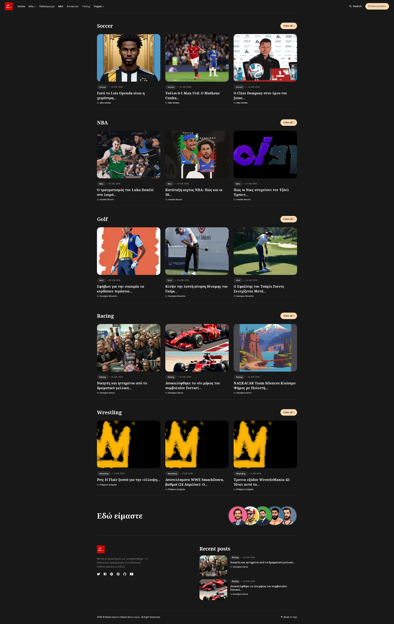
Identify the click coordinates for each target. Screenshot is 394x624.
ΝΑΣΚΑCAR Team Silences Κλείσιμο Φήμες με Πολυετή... (265, 385)
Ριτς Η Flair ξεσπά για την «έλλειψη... (128, 479)
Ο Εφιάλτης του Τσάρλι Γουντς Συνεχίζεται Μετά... (259, 288)
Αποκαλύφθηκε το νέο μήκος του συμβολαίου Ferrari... (192, 385)
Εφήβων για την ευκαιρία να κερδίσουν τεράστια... (120, 288)
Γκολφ (86, 6)
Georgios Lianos (107, 392)
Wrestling (109, 412)
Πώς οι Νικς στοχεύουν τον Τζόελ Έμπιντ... (261, 192)
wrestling (104, 473)
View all (288, 26)
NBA (60, 6)
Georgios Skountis (108, 296)
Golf (102, 219)
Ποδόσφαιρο (46, 6)
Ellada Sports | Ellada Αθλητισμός (122, 617)
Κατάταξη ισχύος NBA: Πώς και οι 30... (193, 192)
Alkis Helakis (105, 102)
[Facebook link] (105, 574)
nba (101, 183)
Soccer (105, 25)
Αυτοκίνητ (73, 6)
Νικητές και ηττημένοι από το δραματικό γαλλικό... (122, 385)
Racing (105, 315)
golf (101, 280)
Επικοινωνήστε (377, 6)
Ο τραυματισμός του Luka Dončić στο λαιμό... (125, 192)
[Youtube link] (131, 574)
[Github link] (125, 574)
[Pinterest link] (118, 574)
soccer (102, 87)
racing (102, 377)
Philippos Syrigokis (108, 484)
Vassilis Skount (107, 199)
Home (21, 6)
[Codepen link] (111, 574)
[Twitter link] (99, 574)
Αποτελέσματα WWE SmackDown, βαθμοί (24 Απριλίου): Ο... (194, 482)
